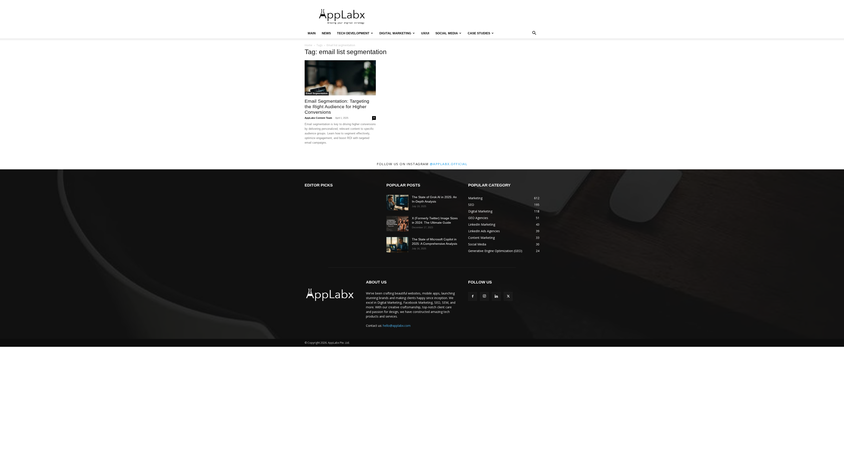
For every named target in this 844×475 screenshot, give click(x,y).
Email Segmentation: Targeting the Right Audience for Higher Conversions (337, 107)
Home (308, 45)
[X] (508, 296)
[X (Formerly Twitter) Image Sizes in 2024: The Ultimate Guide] (397, 223)
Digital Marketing (395, 33)
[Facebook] (472, 296)
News (326, 33)
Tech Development (353, 33)
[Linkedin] (496, 296)
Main (312, 33)
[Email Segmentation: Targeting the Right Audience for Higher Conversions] (340, 77)
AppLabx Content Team (318, 118)
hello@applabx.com (397, 325)
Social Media (446, 33)
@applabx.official (448, 164)
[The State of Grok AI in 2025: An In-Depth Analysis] (397, 202)
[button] (534, 33)
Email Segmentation (316, 93)
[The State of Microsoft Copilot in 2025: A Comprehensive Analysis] (397, 244)
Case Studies (479, 33)
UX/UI (425, 33)
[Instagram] (484, 296)
